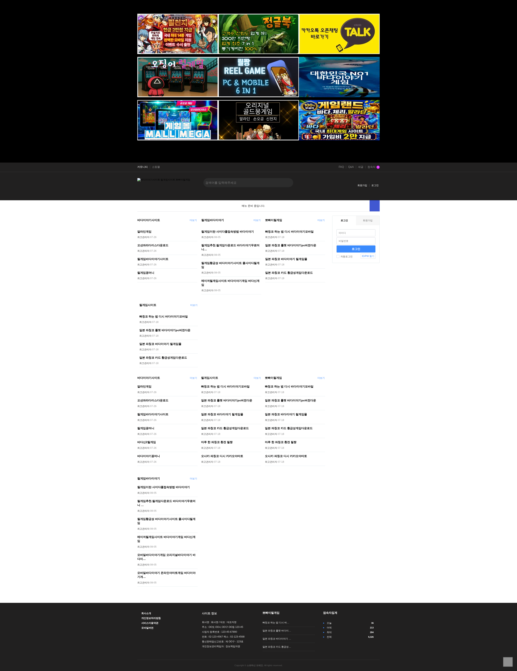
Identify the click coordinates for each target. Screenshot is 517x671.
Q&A (351, 167)
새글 (360, 167)
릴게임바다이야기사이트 (152, 259)
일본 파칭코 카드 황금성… (277, 646)
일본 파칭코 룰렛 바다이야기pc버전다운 (290, 245)
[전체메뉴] (375, 205)
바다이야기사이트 (148, 220)
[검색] (287, 182)
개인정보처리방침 (151, 618)
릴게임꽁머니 (145, 272)
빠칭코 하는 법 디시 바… (276, 622)
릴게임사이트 (147, 305)
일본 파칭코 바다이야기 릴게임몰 (286, 259)
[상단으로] (508, 662)
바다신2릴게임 (146, 442)
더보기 (193, 220)
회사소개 (146, 613)
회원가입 (362, 185)
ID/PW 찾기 (368, 256)
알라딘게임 (144, 231)
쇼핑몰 (156, 167)
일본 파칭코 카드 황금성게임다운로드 (289, 272)
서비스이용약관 (149, 623)
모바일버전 (147, 627)
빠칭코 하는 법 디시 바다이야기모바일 (289, 231)
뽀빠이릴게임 (273, 220)
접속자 (373, 167)
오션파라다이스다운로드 (152, 245)
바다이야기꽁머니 (148, 456)
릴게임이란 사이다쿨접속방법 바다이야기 (227, 231)
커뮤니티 (142, 167)
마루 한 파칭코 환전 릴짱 (217, 442)
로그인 (375, 185)
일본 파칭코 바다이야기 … (277, 638)
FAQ (341, 167)
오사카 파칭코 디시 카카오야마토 (222, 456)
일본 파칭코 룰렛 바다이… (277, 630)
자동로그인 (346, 256)
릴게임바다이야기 (212, 220)
